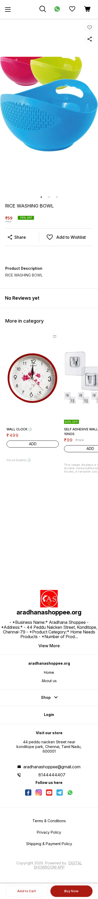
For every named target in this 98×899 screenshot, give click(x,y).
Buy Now (71, 891)
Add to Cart (26, 891)
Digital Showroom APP (58, 865)
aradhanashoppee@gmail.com (51, 766)
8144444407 (51, 774)
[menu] (8, 9)
